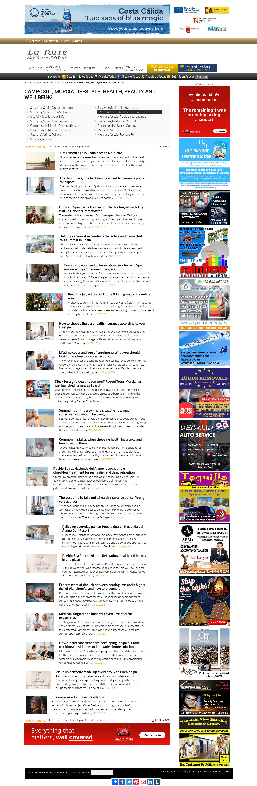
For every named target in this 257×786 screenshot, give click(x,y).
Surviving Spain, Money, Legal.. (117, 107)
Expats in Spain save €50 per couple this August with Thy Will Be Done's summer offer (101, 209)
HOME (27, 82)
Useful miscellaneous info (47, 116)
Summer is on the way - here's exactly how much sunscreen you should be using (95, 412)
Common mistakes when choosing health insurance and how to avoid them (100, 441)
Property (90, 68)
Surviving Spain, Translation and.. (52, 121)
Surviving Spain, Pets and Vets (50, 112)
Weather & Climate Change (135, 68)
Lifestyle (74, 68)
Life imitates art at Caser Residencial (78, 697)
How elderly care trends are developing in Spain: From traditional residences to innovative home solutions (99, 645)
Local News (35, 68)
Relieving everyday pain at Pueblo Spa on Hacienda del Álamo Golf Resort (102, 529)
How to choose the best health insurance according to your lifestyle (102, 325)
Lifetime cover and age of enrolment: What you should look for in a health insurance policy (99, 354)
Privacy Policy (187, 771)
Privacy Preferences (102, 772)
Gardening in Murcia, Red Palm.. (118, 121)
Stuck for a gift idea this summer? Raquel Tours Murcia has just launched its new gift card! (98, 384)
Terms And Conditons (169, 771)
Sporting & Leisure (42, 139)
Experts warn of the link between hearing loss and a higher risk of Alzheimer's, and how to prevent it (102, 587)
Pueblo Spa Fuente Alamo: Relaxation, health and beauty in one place (104, 558)
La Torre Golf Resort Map (163, 68)
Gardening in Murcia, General (117, 125)
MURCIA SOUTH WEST (44, 82)
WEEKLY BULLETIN (73, 41)
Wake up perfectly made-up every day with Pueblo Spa (96, 672)
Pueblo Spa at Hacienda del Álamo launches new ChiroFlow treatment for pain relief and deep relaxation (94, 471)
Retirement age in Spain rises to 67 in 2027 (92, 153)
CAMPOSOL (62, 82)
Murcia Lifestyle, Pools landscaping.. (121, 116)
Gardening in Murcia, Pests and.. (52, 130)
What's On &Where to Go (54, 68)
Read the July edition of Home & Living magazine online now (109, 296)
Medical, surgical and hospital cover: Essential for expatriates (95, 616)
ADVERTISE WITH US (52, 41)
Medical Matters (108, 130)
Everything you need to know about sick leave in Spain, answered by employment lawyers (104, 267)
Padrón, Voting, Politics (45, 134)
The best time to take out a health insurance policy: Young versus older (102, 500)
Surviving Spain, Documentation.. (52, 107)
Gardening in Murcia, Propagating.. (53, 125)
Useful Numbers (113, 68)
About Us (207, 771)
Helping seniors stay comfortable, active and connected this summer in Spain (101, 238)
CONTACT (35, 41)
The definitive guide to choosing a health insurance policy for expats (102, 180)
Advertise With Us (221, 771)
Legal (198, 771)
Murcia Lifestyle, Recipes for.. (116, 134)
